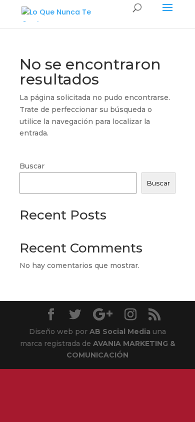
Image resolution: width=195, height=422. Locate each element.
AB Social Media (120, 331)
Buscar (32, 166)
